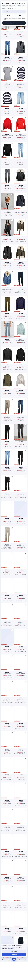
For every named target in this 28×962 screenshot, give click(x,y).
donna (8, 15)
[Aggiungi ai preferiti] (12, 41)
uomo (20, 15)
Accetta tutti (14, 954)
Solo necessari (14, 951)
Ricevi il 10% (14, 23)
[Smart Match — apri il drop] (14, 959)
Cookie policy (11, 948)
